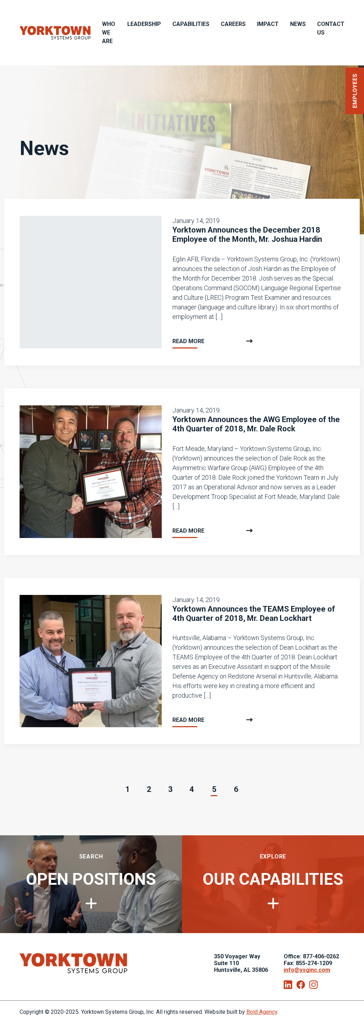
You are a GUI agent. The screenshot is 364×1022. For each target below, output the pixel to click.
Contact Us (330, 28)
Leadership (144, 24)
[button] (355, 91)
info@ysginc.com (307, 970)
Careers (233, 24)
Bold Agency (261, 1011)
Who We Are (108, 32)
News (298, 24)
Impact (268, 24)
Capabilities (190, 24)
